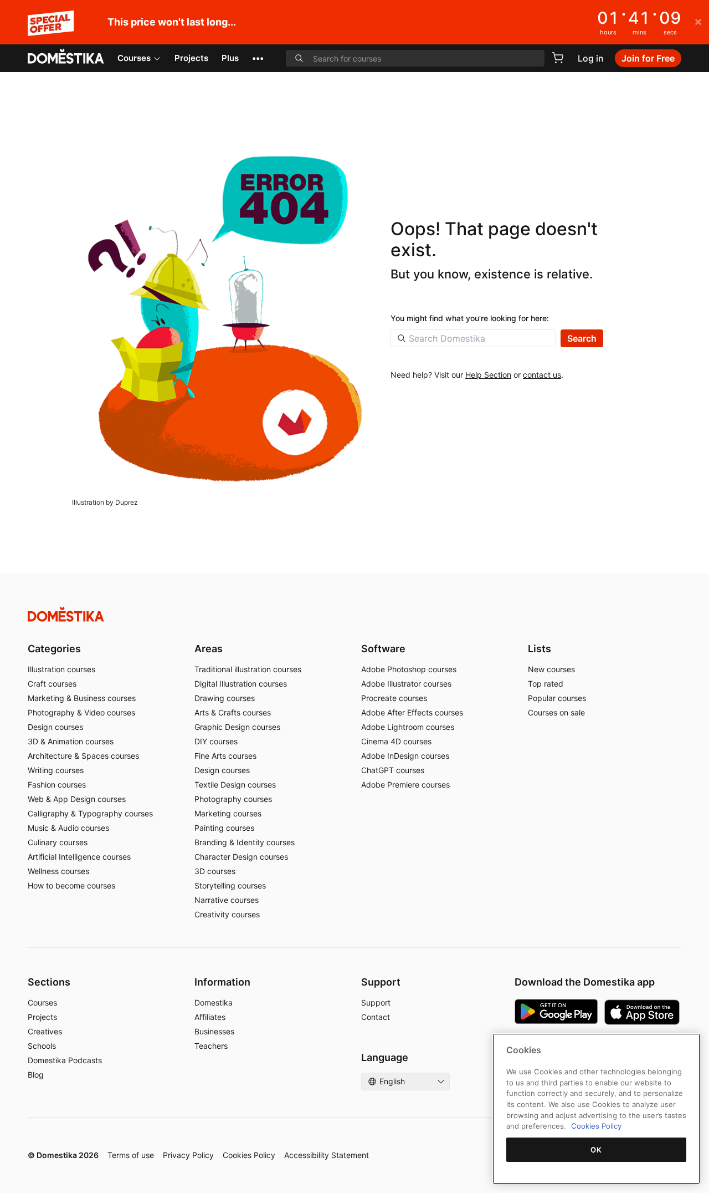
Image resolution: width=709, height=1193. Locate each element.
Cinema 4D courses (396, 741)
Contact (375, 1017)
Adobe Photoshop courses (408, 669)
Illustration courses (61, 669)
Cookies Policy (249, 1155)
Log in (591, 58)
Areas (208, 648)
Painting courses (224, 827)
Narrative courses (226, 900)
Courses (134, 58)
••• (258, 58)
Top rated (545, 683)
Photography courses (233, 799)
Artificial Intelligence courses (79, 856)
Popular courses (557, 698)
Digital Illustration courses (240, 683)
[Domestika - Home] (66, 57)
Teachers (211, 1045)
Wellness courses (58, 871)
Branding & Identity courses (244, 842)
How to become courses (71, 885)
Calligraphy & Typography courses (90, 813)
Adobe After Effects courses (412, 712)
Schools (42, 1045)
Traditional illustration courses (247, 669)
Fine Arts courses (225, 755)
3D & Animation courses (71, 741)
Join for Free (648, 58)
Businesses (214, 1031)
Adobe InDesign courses (405, 755)
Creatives (45, 1031)
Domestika (213, 1002)
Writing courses (56, 770)
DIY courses (216, 741)
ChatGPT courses (392, 770)
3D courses (214, 871)
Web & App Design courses (77, 799)
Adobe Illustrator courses (406, 683)
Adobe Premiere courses (405, 784)
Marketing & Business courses (82, 698)
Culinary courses (58, 842)
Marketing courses (227, 813)
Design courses (55, 727)
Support (376, 1002)
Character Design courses (241, 856)
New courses (551, 669)
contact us (542, 374)
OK (596, 1149)
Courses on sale (556, 712)
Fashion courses (57, 784)
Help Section (488, 374)
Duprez (126, 502)
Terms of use (130, 1155)
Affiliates (209, 1017)
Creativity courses (227, 914)
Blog (36, 1074)
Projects (191, 58)
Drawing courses (224, 698)
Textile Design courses (235, 784)
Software (383, 648)
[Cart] (558, 58)
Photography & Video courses (81, 712)
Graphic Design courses (237, 727)
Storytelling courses (230, 885)
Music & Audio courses (68, 827)
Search (582, 338)
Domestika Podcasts (65, 1060)
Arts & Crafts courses (232, 712)
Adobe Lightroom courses (407, 727)
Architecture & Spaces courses (83, 755)
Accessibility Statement (326, 1155)
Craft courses (52, 683)
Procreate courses (394, 698)
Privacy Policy (188, 1155)
